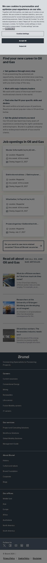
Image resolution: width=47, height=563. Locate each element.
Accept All (22, 41)
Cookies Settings (23, 34)
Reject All (22, 46)
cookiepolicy (10, 29)
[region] (23, 27)
